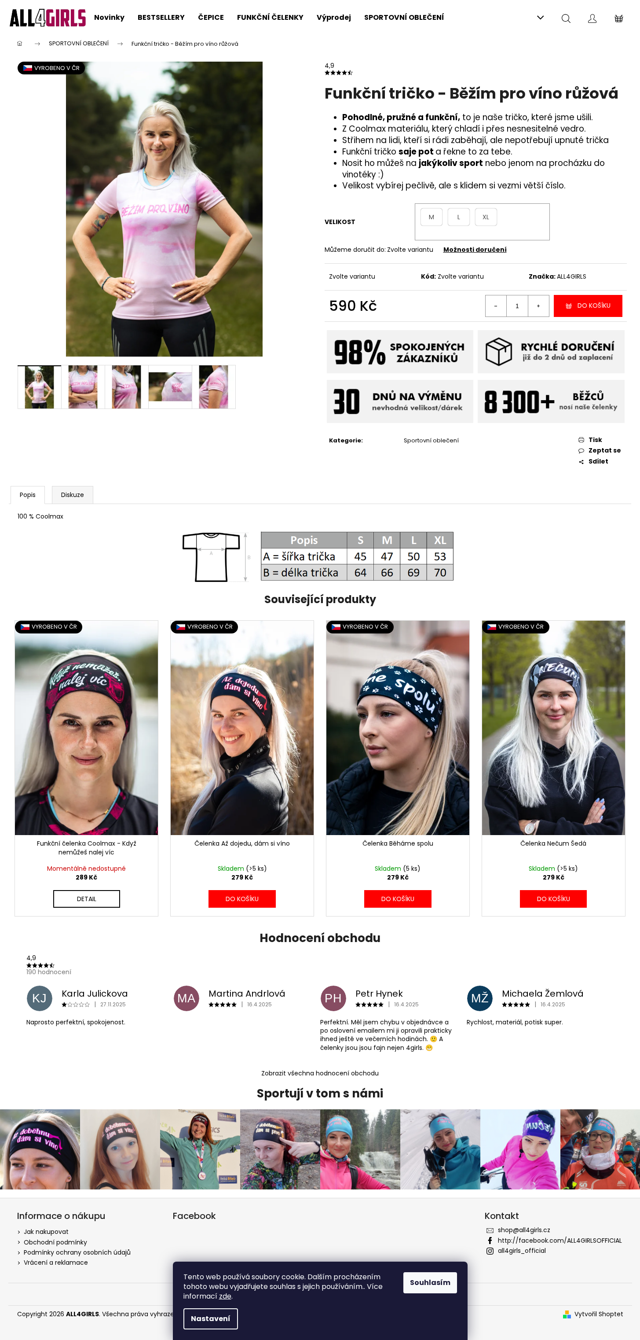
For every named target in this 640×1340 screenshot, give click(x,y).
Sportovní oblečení (431, 440)
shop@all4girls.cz (524, 1230)
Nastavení (210, 1319)
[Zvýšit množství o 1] (538, 306)
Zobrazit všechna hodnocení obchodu (320, 1073)
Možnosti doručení (475, 249)
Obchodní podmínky (55, 1242)
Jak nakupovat (46, 1231)
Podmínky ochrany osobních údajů (77, 1252)
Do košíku (594, 305)
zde (225, 1296)
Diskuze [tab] (72, 494)
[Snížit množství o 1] (496, 306)
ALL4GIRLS (571, 276)
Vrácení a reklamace (56, 1262)
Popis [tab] (28, 494)
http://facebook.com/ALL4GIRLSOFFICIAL (560, 1240)
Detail (86, 899)
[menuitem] (109, 17)
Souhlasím (430, 1282)
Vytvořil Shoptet (598, 1314)
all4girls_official (522, 1250)
